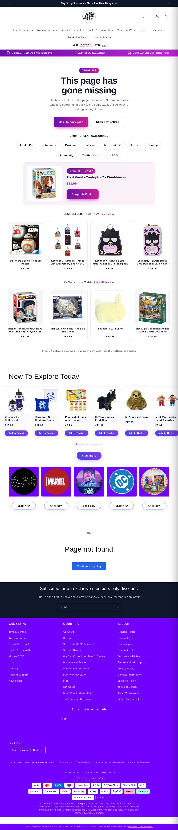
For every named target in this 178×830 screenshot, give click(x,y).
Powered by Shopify (45, 762)
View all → (108, 214)
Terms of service (101, 762)
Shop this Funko (82, 194)
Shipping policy (119, 762)
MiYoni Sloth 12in (136, 417)
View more (89, 455)
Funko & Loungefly (20, 650)
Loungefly (66, 155)
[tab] (77, 444)
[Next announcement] (168, 3)
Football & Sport (18, 674)
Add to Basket (16, 433)
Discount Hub (126, 650)
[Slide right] (106, 444)
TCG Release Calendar (77, 699)
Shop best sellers (107, 121)
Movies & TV (112, 145)
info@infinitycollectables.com (140, 826)
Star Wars (49, 145)
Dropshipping (126, 644)
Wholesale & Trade (74, 662)
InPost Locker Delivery (131, 699)
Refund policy (82, 762)
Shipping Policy (127, 680)
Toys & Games (17, 631)
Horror (134, 145)
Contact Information (129, 674)
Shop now (24, 505)
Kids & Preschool (19, 644)
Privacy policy (65, 762)
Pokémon (71, 145)
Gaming (153, 145)
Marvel (90, 145)
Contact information (139, 762)
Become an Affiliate (129, 656)
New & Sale (15, 680)
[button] (23, 30)
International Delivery (76, 668)
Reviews (68, 638)
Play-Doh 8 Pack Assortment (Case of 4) (75, 420)
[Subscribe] (116, 607)
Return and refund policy (132, 662)
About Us (68, 631)
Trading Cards (91, 155)
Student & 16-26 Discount (78, 644)
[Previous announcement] (10, 3)
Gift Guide (69, 686)
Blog (65, 680)
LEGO (114, 155)
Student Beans (72, 650)
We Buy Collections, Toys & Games (84, 656)
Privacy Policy (126, 668)
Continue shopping (89, 566)
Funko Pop (27, 145)
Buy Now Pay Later (74, 674)
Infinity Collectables (26, 762)
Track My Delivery (128, 692)
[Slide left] (72, 444)
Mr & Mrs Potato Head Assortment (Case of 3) (166, 420)
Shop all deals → (104, 282)
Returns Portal (126, 631)
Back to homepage (71, 121)
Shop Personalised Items (78, 692)
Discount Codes (127, 638)
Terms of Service (128, 686)
